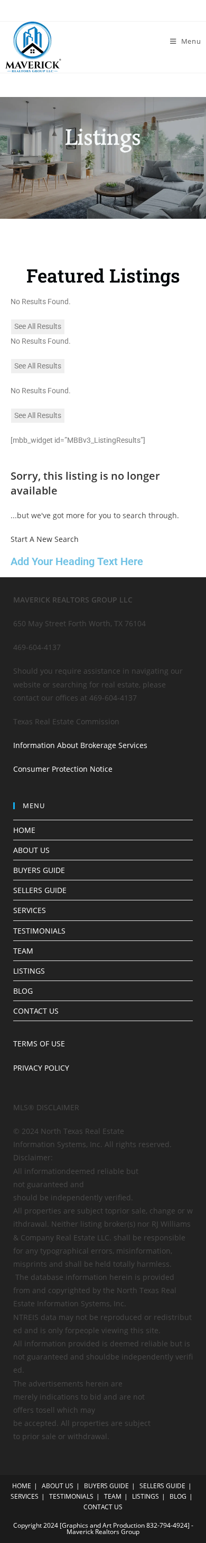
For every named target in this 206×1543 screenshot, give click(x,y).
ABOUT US (31, 850)
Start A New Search (45, 539)
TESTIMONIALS (39, 931)
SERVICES (29, 910)
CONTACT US (36, 1011)
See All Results (37, 326)
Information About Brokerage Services (80, 745)
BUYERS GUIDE (39, 870)
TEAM (23, 951)
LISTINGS (29, 971)
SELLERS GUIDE (40, 890)
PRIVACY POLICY (41, 1068)
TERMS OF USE (39, 1044)
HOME (24, 830)
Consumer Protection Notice (63, 769)
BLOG (23, 991)
